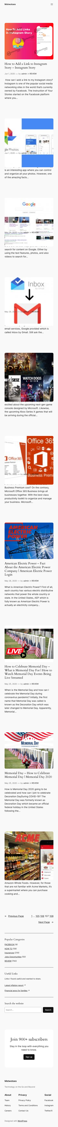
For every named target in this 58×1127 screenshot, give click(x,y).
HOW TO (8, 948)
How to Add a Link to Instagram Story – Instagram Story (26, 65)
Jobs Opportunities (13, 957)
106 (42, 916)
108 (51, 916)
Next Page (45, 922)
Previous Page (14, 916)
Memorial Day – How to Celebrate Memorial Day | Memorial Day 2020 (28, 775)
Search (48, 1010)
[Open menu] (51, 4)
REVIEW (33, 74)
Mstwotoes (10, 4)
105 (38, 916)
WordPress (22, 1121)
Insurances (9, 953)
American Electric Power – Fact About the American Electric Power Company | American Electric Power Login (28, 569)
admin (24, 74)
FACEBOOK (10, 944)
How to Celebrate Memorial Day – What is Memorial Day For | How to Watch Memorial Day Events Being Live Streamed (28, 672)
